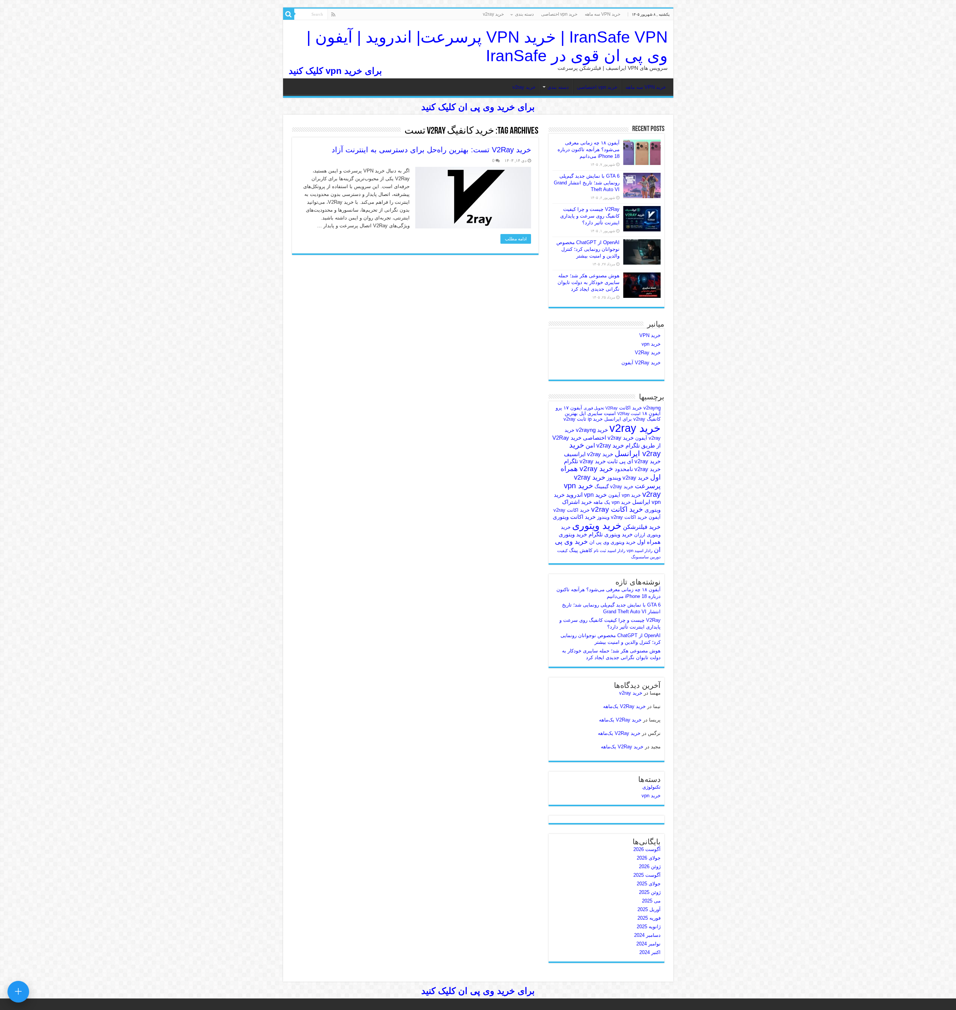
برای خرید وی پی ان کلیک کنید (478, 107)
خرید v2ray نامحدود (638, 469)
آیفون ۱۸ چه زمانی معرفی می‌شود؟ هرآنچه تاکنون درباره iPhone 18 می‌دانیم (589, 149)
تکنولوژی (651, 787)
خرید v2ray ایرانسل (615, 449)
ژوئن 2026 (650, 866)
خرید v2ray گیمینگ (614, 486)
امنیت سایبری (601, 413)
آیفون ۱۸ (651, 413)
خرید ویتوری (596, 525)
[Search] (288, 14)
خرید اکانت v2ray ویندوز (622, 517)
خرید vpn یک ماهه (612, 502)
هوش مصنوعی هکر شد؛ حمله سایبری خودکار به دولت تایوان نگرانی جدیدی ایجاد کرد (589, 282)
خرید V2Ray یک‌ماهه (624, 706)
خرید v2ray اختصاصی (608, 438)
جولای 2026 (649, 858)
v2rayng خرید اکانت (640, 408)
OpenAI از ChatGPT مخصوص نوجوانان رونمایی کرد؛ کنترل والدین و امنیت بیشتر (588, 249)
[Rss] (333, 14)
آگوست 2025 (647, 875)
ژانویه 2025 (649, 926)
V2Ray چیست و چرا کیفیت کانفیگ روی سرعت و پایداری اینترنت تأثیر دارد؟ (590, 215)
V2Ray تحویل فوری (601, 408)
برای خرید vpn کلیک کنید (335, 71)
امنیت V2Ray (628, 413)
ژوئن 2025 (650, 892)
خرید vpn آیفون (624, 495)
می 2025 (651, 901)
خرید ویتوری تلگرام (611, 534)
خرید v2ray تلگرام (585, 461)
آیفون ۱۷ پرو (569, 408)
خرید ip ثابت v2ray (583, 419)
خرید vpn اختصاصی (559, 14)
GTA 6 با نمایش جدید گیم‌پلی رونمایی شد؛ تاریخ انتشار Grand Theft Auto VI (587, 182)
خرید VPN (650, 335)
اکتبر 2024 (650, 952)
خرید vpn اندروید (586, 494)
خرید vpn (651, 344)
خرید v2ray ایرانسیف (588, 454)
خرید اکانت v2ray (617, 509)
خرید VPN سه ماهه (602, 14)
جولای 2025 (649, 883)
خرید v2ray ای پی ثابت (634, 461)
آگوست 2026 (647, 849)
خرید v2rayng (592, 430)
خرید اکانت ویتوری (574, 517)
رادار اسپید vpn (639, 550)
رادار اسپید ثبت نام (609, 550)
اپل (582, 413)
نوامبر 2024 (648, 944)
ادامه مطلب (516, 238)
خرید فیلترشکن (642, 526)
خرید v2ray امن (605, 445)
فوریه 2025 (649, 918)
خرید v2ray (493, 14)
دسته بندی (524, 14)
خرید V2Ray (648, 352)
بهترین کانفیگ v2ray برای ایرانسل (613, 416)
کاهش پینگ (580, 550)
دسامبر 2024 (647, 935)
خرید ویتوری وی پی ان (612, 542)
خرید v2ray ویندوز (628, 478)
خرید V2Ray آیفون (641, 362)
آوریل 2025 (649, 909)
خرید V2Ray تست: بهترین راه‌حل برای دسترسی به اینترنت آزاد (431, 150)
